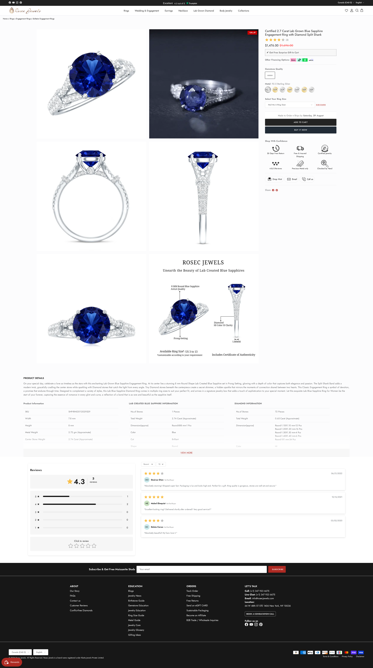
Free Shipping (193, 595)
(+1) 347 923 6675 (259, 591)
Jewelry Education (137, 610)
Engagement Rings (23, 18)
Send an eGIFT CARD (197, 605)
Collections (243, 10)
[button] (346, 10)
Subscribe (277, 569)
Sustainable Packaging (197, 610)
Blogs (131, 591)
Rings (126, 10)
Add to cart (301, 122)
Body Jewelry (226, 10)
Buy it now (300, 130)
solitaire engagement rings (43, 18)
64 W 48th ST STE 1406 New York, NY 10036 (268, 605)
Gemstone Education (138, 605)
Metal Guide (134, 620)
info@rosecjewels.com (263, 598)
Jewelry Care (134, 625)
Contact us (75, 600)
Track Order (192, 591)
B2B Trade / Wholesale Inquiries (202, 620)
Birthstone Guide (136, 600)
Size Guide (321, 105)
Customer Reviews (79, 605)
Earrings (169, 10)
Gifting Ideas (134, 635)
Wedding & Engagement (147, 10)
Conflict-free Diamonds (81, 610)
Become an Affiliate (196, 615)
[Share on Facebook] (273, 190)
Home (5, 18)
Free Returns (192, 600)
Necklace (183, 10)
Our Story (74, 591)
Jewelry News (134, 595)
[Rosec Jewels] (25, 10)
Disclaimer (360, 656)
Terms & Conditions (330, 656)
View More (186, 452)
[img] (275, 40)
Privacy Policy (347, 656)
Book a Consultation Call (260, 614)
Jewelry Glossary (136, 630)
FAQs (72, 595)
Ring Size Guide (136, 615)
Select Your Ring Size (275, 99)
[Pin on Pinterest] (277, 190)
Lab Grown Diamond (203, 10)
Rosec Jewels (21, 657)
